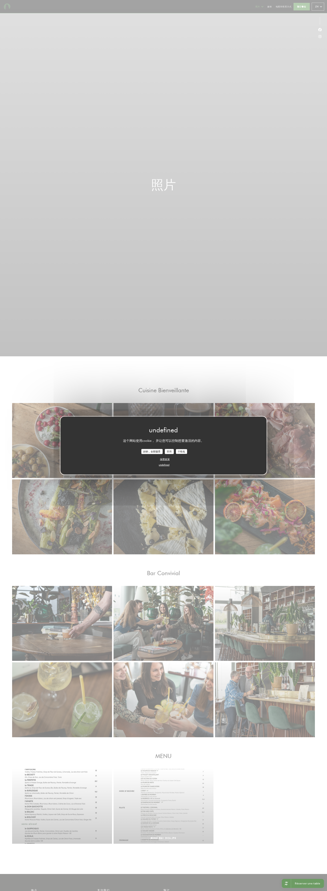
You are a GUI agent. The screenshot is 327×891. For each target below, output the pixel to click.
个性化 (181, 451)
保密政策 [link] (165, 459)
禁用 (169, 451)
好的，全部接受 (151, 451)
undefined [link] (164, 465)
